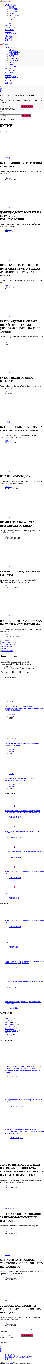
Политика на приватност (18, 1357)
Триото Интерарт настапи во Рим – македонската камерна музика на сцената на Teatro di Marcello (23, 708)
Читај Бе (8, 1363)
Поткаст (13, 21)
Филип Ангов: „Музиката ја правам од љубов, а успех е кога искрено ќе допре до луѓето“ (24, 962)
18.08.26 (12, 784)
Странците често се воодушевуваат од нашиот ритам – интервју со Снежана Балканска (24, 982)
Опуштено (14, 9)
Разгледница (15, 15)
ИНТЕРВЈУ (13, 11)
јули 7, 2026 (13, 947)
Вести (11, 7)
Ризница (13, 17)
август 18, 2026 (15, 857)
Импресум (10, 1355)
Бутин (12, 13)
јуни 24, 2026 (14, 967)
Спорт (11, 19)
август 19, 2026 (15, 817)
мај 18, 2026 (13, 1008)
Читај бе (8, 177)
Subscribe (27, 106)
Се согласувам (8, 109)
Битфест (13, 23)
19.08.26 (12, 714)
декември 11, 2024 (16, 1106)
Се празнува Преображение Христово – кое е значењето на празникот (23, 779)
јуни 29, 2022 (14, 1077)
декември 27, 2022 (16, 1138)
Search (26, 116)
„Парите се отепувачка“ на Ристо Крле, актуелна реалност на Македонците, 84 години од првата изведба (24, 1131)
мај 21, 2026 (13, 988)
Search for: (5, 113)
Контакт (9, 40)
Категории (10, 5)
